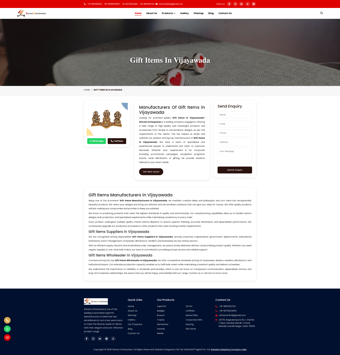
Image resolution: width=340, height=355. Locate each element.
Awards (161, 328)
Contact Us (225, 13)
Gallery (184, 13)
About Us (151, 13)
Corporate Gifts (194, 319)
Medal (160, 333)
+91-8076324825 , (130, 4)
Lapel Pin (161, 306)
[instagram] (235, 4)
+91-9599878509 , (112, 4)
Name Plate (192, 315)
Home (138, 13)
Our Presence (135, 324)
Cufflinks (190, 310)
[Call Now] (7, 320)
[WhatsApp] (7, 329)
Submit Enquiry (235, 169)
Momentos (162, 324)
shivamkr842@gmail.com (171, 4)
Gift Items (191, 328)
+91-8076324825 (228, 310)
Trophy (161, 319)
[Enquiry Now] (7, 337)
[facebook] (229, 4)
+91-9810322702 (147, 4)
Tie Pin (189, 306)
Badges (161, 310)
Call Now (118, 141)
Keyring (190, 324)
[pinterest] (253, 4)
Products (167, 13)
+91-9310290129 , (95, 4)
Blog (211, 13)
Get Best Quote (151, 171)
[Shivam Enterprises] (31, 13)
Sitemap (199, 13)
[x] (247, 4)
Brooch (161, 315)
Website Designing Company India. (229, 349)
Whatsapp (97, 141)
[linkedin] (241, 4)
